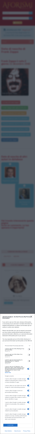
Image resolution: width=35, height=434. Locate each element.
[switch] (28, 349)
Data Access (17, 431)
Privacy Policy (26, 431)
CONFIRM (10, 425)
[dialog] (17, 374)
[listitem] (17, 345)
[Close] (31, 316)
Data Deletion (8, 431)
